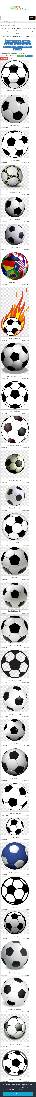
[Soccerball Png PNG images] (15, 561)
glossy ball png (8, 44)
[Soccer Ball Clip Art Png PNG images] (15, 526)
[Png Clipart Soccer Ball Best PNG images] (15, 629)
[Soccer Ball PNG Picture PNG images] (15, 109)
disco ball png (18, 44)
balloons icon (26, 41)
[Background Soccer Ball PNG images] (15, 797)
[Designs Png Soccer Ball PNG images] (15, 992)
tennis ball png (17, 49)
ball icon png (17, 41)
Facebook (29, 56)
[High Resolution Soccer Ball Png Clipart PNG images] (15, 358)
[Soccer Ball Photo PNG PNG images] (15, 495)
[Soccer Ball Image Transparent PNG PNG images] (15, 955)
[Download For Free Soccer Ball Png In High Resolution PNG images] (15, 464)
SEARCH (32, 18)
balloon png (27, 44)
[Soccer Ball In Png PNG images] (15, 826)
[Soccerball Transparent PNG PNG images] (15, 664)
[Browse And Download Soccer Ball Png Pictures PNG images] (15, 429)
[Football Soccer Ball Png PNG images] (15, 234)
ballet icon (16, 46)
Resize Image (26, 22)
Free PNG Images (6, 22)
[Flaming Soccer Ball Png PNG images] (15, 311)
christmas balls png (26, 46)
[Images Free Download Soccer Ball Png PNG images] (15, 74)
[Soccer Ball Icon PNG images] (15, 730)
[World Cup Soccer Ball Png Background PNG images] (15, 266)
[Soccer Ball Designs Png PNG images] (15, 856)
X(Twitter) (12, 58)
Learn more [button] (19, 1089)
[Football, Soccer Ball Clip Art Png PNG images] (15, 595)
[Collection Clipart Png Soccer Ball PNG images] (15, 1028)
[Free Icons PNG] (18, 7)
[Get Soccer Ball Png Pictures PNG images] (15, 144)
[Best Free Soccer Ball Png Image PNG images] (15, 207)
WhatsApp (21, 56)
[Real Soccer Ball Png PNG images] (15, 177)
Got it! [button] (18, 1094)
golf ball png (9, 41)
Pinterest (4, 58)
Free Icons (17, 22)
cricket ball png (8, 46)
